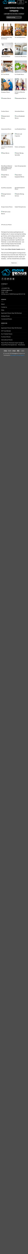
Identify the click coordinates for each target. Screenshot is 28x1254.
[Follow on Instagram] (5, 279)
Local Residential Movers (20, 129)
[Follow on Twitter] (8, 279)
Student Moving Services (20, 207)
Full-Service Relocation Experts (20, 92)
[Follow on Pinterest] (13, 279)
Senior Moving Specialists (20, 166)
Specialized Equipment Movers (20, 188)
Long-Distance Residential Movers (7, 147)
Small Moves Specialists (6, 187)
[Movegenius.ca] (9, 2)
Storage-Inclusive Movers (7, 207)
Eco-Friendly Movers (19, 74)
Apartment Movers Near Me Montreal (6, 38)
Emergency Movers (5, 92)
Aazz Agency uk (14, 355)
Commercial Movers (5, 56)
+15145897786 (5, 288)
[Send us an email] (10, 279)
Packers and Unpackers (20, 147)
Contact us (4, 307)
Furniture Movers (5, 111)
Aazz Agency (21, 355)
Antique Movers (5, 316)
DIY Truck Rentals (5, 74)
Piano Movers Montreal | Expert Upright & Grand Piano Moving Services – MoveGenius (6, 168)
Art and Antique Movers (20, 37)
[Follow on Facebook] (2, 279)
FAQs (2, 310)
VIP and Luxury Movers (6, 224)
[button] (26, 2)
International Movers (19, 111)
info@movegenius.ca (6, 290)
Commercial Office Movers (21, 56)
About (3, 304)
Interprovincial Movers (6, 129)
